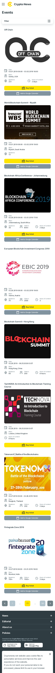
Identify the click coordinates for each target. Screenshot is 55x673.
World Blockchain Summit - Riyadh (20, 102)
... (20, 603)
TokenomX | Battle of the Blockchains (21, 454)
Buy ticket (30, 88)
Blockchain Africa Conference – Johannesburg (25, 175)
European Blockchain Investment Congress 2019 (27, 248)
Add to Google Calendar (29, 93)
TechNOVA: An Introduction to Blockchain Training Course (27, 385)
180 (42, 603)
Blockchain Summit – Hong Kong (19, 321)
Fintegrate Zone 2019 (14, 527)
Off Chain (8, 29)
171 (27, 603)
